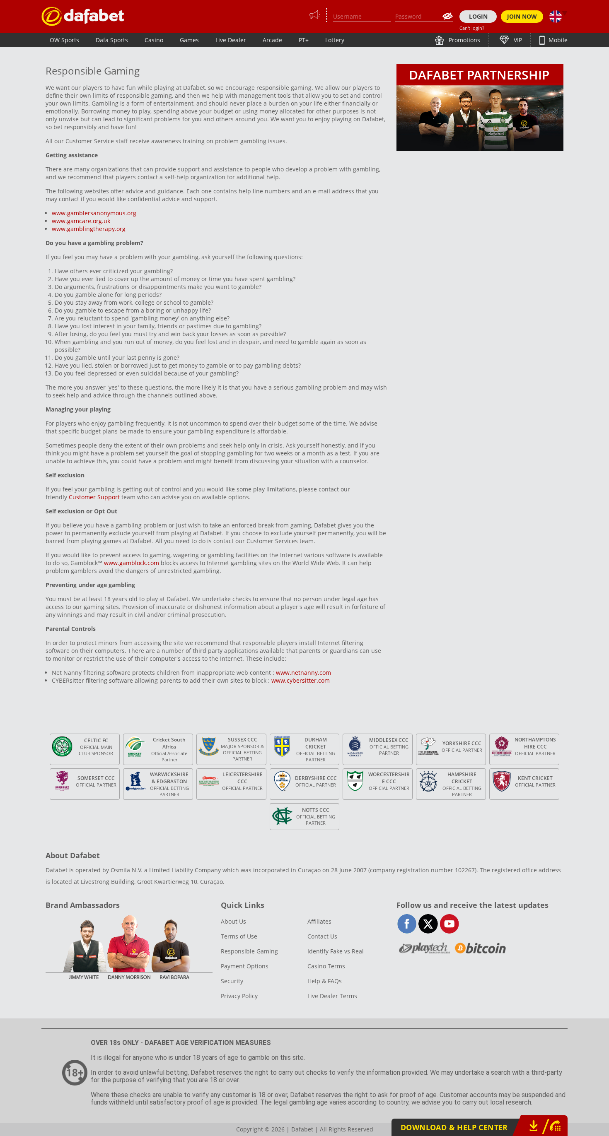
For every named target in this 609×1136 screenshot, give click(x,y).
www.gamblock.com (131, 563)
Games (189, 40)
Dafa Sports (112, 40)
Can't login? (471, 28)
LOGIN (478, 16)
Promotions (463, 40)
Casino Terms (326, 966)
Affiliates (319, 921)
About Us (233, 921)
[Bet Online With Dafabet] (82, 16)
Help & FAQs (324, 981)
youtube (449, 924)
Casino (154, 40)
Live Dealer (230, 40)
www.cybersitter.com (300, 680)
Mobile (557, 40)
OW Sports (64, 40)
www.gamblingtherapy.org (89, 229)
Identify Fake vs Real (335, 951)
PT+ (304, 40)
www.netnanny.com (304, 672)
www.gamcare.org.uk (81, 221)
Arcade (272, 40)
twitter (428, 924)
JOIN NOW (522, 16)
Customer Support (94, 497)
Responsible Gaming (249, 951)
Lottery (334, 40)
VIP (517, 40)
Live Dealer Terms (332, 996)
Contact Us (322, 936)
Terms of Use (239, 936)
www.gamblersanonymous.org (94, 213)
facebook (407, 924)
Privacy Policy (239, 996)
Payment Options (244, 966)
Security (232, 981)
